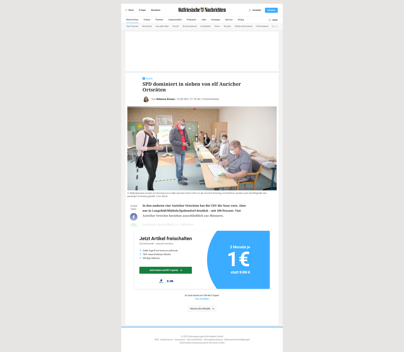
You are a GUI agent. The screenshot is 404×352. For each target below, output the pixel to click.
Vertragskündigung (213, 339)
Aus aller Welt (162, 26)
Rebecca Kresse (165, 99)
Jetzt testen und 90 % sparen (163, 270)
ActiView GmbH (217, 342)
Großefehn (205, 26)
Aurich (175, 26)
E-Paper (142, 10)
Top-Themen (132, 26)
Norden (227, 26)
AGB (156, 339)
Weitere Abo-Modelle (200, 308)
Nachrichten (132, 19)
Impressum (179, 339)
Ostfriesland (262, 26)
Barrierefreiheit (194, 339)
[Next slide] (274, 26)
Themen (159, 19)
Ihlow (217, 26)
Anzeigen (215, 19)
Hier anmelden (202, 298)
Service (228, 19)
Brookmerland (190, 26)
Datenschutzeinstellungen (237, 339)
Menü (131, 10)
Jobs (203, 19)
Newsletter (155, 10)
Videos (146, 19)
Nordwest (147, 26)
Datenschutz (166, 339)
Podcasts (191, 19)
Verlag (241, 19)
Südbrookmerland (243, 26)
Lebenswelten (175, 19)
